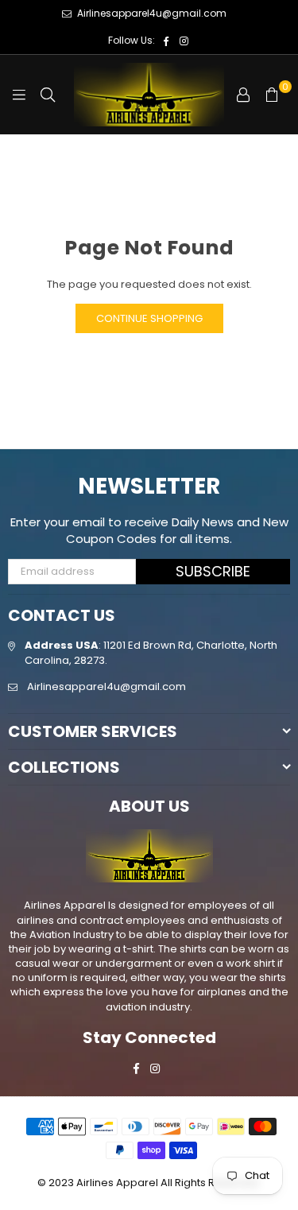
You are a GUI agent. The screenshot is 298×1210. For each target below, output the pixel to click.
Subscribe (213, 571)
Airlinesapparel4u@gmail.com (150, 13)
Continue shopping (149, 318)
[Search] (47, 95)
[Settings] (243, 95)
